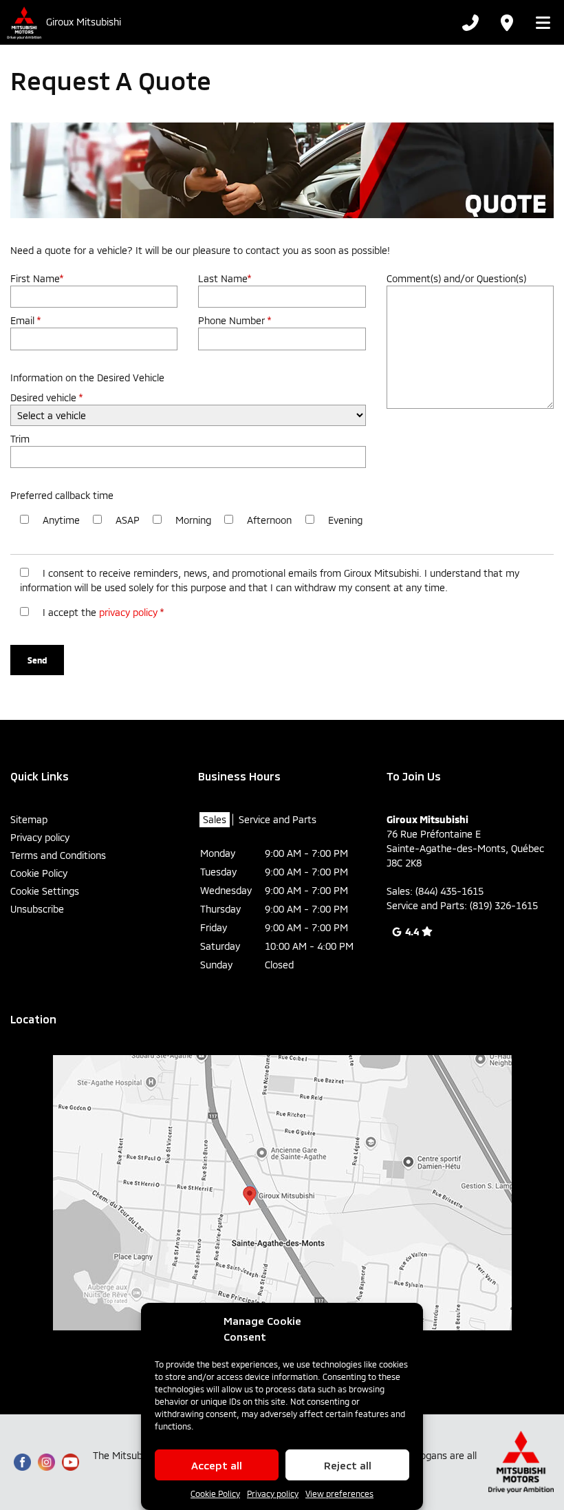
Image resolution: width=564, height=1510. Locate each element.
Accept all (216, 1465)
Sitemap (28, 819)
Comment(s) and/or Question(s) (456, 278)
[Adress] (506, 22)
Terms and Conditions (58, 855)
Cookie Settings (44, 891)
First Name (36, 278)
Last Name (224, 278)
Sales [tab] (214, 819)
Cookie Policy (215, 1493)
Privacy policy (273, 1493)
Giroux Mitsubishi (83, 22)
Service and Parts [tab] (277, 819)
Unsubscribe (37, 909)
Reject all (347, 1465)
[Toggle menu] (539, 22)
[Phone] (470, 22)
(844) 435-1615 (449, 891)
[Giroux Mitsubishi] (23, 22)
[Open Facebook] (22, 1462)
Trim (20, 439)
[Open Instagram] (46, 1462)
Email (25, 320)
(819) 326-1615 (504, 905)
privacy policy (128, 612)
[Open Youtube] (70, 1462)
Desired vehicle (46, 397)
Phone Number (234, 320)
